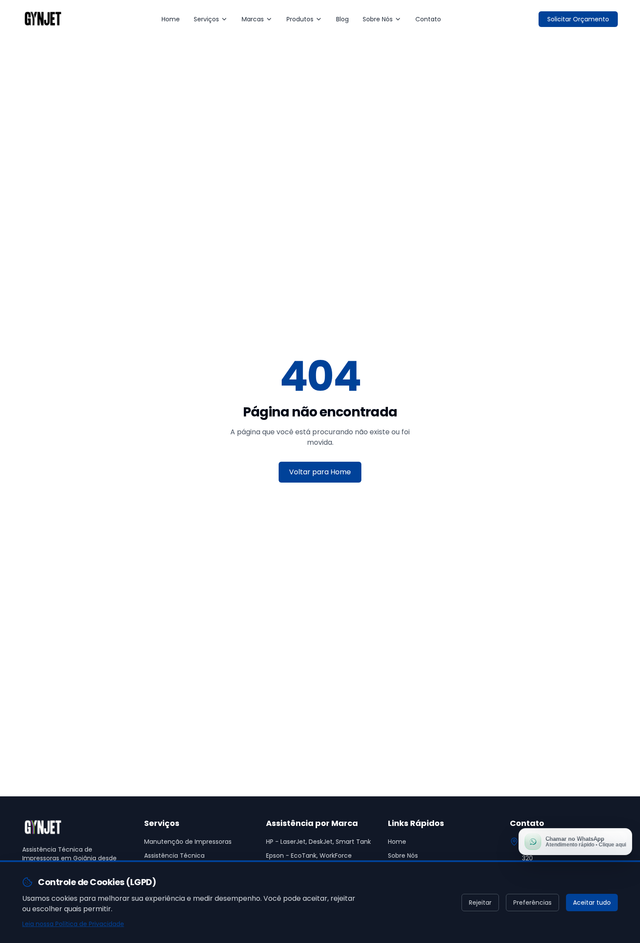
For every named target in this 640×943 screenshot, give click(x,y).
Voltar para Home (320, 472)
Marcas (253, 19)
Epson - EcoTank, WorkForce (309, 855)
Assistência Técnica (174, 855)
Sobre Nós (378, 19)
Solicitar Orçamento (578, 19)
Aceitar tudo (592, 902)
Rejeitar (480, 902)
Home (171, 19)
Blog (342, 19)
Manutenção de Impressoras (188, 841)
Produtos (299, 19)
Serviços (206, 19)
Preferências (532, 902)
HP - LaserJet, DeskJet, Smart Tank (318, 841)
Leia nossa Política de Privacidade (73, 924)
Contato (428, 19)
